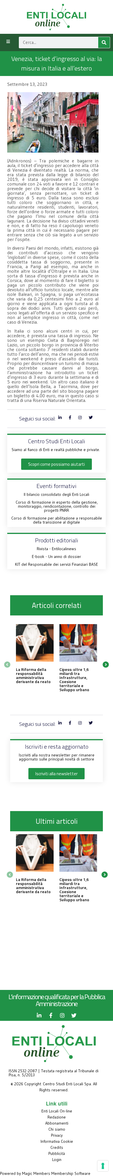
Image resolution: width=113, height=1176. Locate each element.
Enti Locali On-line (56, 1111)
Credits (56, 1147)
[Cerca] (104, 42)
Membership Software (70, 1173)
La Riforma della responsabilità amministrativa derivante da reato (33, 675)
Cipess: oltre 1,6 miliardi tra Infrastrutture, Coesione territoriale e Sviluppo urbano (74, 679)
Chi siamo (56, 1129)
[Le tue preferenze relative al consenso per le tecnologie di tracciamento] (102, 1165)
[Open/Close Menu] (8, 42)
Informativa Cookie (57, 1141)
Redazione (57, 1117)
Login (56, 1159)
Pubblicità (56, 1153)
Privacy (57, 1135)
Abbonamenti (56, 1123)
